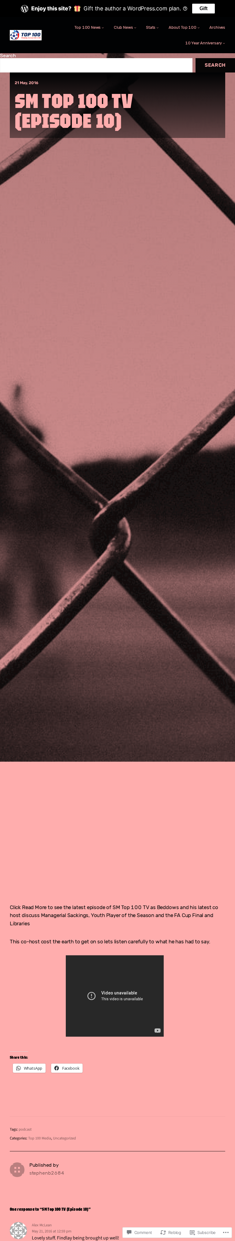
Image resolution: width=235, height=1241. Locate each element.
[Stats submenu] (157, 27)
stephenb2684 (46, 1173)
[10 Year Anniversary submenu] (224, 43)
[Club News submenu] (135, 27)
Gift (203, 8)
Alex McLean (42, 1225)
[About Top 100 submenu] (198, 27)
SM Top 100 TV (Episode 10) (74, 111)
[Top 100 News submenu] (103, 27)
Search (8, 55)
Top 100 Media (39, 1138)
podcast (25, 1129)
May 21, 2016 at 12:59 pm (52, 1231)
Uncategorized (64, 1138)
